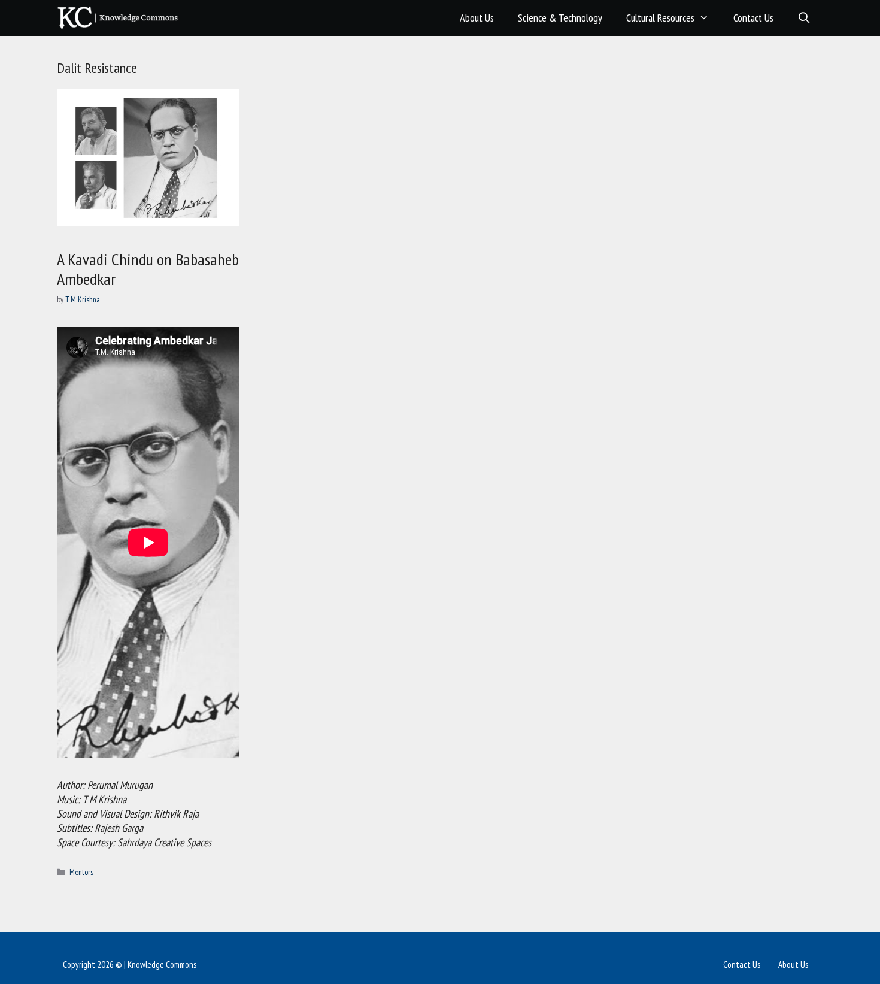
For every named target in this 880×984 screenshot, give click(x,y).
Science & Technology (560, 18)
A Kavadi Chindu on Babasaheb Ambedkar (148, 269)
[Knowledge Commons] (120, 18)
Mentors (81, 872)
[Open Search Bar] (804, 18)
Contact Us (753, 18)
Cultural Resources (660, 18)
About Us (477, 18)
